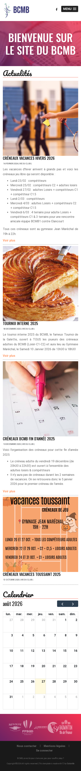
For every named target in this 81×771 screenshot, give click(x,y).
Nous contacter (27, 746)
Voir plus (9, 240)
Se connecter (44, 750)
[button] (69, 9)
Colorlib (70, 764)
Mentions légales (54, 746)
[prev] (62, 604)
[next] (73, 604)
